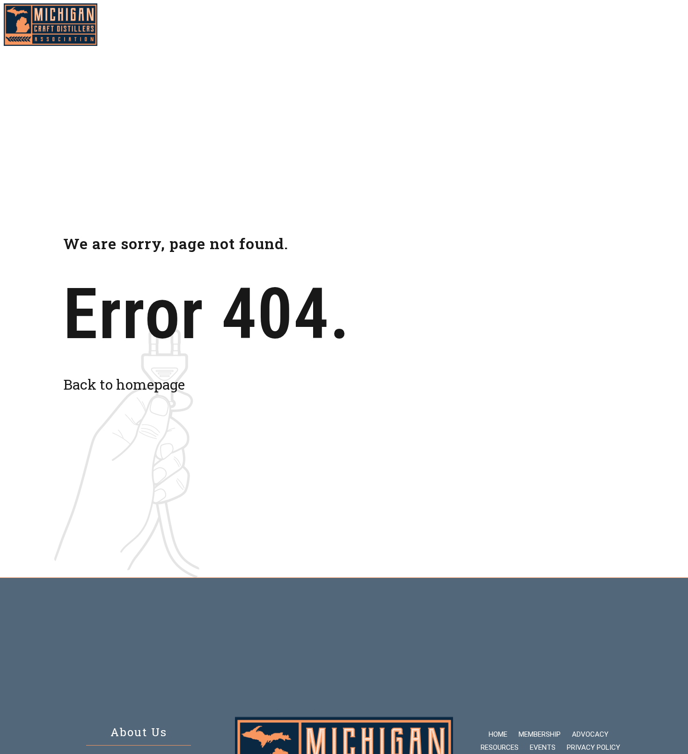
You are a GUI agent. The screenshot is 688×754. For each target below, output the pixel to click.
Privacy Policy (593, 747)
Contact (611, 24)
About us (561, 24)
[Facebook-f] (659, 24)
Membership (352, 24)
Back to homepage (124, 384)
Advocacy (410, 24)
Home (302, 24)
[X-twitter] (676, 24)
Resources (464, 24)
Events (514, 24)
